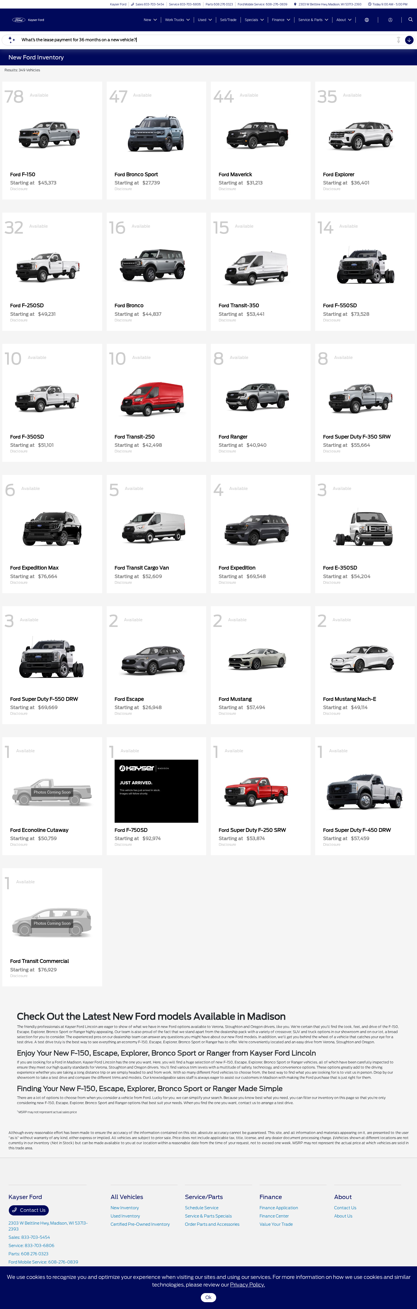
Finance (271, 1197)
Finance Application (279, 1208)
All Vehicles (127, 1197)
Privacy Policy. (247, 1285)
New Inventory (125, 1208)
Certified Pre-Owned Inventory (140, 1224)
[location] (295, 4)
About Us (343, 1216)
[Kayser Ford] (34, 19)
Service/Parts (204, 1197)
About (343, 1197)
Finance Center (274, 1216)
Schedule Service (201, 1208)
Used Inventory (125, 1216)
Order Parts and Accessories (212, 1224)
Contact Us (32, 1210)
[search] (410, 19)
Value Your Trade (276, 1224)
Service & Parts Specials (208, 1216)
